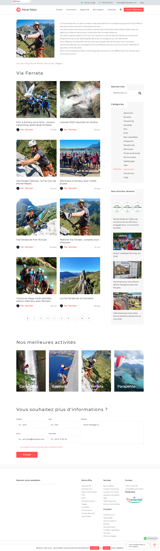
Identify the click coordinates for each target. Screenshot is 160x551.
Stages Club (84, 10)
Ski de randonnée (132, 153)
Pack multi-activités (89, 492)
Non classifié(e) (131, 137)
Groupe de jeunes (88, 513)
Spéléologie (129, 161)
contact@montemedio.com (126, 2)
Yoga (126, 177)
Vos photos (129, 173)
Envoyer (27, 454)
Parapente (128, 141)
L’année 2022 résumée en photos (79, 122)
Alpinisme (128, 113)
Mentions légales (109, 536)
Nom (50, 419)
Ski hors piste (130, 157)
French (17, 1)
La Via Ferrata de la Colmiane (76, 298)
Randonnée (129, 145)
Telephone (52, 433)
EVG (125, 129)
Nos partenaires (109, 527)
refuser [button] (106, 548)
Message (84, 419)
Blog (142, 2)
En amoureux (87, 510)
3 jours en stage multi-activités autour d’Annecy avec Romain (33, 299)
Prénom (19, 419)
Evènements (71, 10)
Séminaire (128, 149)
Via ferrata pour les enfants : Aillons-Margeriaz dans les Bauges (126, 285)
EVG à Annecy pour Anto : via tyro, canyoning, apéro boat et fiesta (35, 123)
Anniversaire (86, 516)
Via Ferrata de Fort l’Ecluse (31, 239)
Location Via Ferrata (111, 492)
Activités (59, 10)
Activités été (86, 486)
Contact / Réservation (133, 10)
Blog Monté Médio (33, 63)
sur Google (89, 2)
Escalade (128, 125)
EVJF (126, 133)
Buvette (127, 117)
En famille (85, 507)
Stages (84, 504)
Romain (29, 129)
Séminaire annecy (88, 501)
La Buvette (111, 10)
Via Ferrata (49, 63)
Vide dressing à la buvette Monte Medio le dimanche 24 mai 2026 (127, 316)
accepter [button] (94, 548)
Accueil (19, 63)
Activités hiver (87, 489)
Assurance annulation (111, 495)
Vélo (126, 165)
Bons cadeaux (98, 10)
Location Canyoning (111, 489)
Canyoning (129, 121)
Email (18, 433)
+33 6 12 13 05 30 (107, 2)
